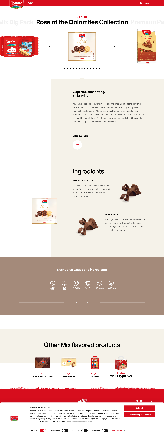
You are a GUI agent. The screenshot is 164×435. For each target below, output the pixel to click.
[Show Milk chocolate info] (106, 235)
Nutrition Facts (82, 302)
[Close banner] (160, 406)
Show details (117, 431)
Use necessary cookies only (140, 415)
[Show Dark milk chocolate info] (74, 201)
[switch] (65, 430)
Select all (139, 408)
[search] (141, 3)
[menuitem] (136, 401)
